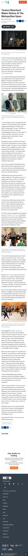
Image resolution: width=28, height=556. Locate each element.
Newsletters (5, 506)
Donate (23, 2)
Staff (4, 512)
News (4, 500)
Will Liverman (10, 275)
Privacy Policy (6, 537)
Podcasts (5, 503)
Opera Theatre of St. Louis (11, 215)
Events (4, 509)
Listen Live (5, 497)
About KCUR (5, 493)
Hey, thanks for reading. (14, 454)
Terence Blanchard (6, 73)
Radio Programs (7, 423)
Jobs (4, 518)
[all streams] (26, 554)
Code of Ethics (6, 527)
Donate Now (14, 468)
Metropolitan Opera (6, 60)
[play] (2, 554)
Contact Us (5, 515)
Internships (5, 521)
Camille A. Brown (15, 331)
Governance (5, 530)
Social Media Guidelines (8, 524)
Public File (5, 534)
